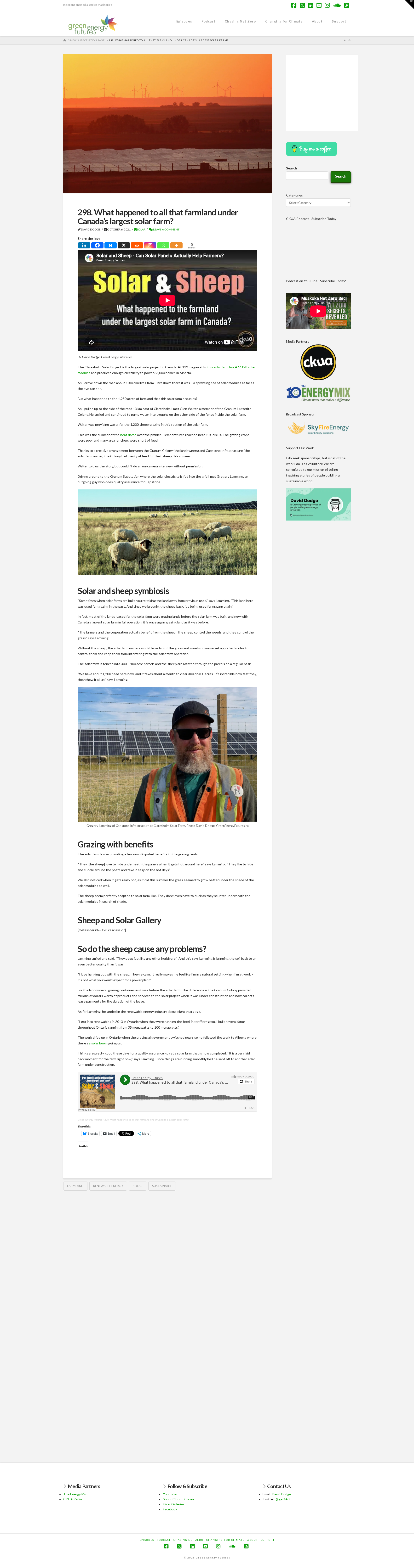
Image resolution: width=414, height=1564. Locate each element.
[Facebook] (97, 245)
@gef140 (282, 1499)
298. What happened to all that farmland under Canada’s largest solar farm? (146, 1119)
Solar (141, 229)
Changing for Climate (225, 1539)
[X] (124, 245)
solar (138, 1186)
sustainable (162, 1186)
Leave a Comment (166, 229)
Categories (294, 195)
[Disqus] (167, 1256)
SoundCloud (172, 1499)
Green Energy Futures (90, 1119)
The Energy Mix (75, 1494)
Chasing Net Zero (188, 1539)
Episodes (146, 1539)
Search (291, 168)
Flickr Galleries (173, 1504)
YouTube (170, 1494)
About (252, 1539)
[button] (409, 4)
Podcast (164, 1539)
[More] (176, 245)
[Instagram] (150, 245)
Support (268, 1539)
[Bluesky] (110, 245)
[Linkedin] (84, 245)
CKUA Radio (72, 1499)
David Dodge (281, 1494)
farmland (75, 1186)
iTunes (189, 1499)
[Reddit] (137, 245)
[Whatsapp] (163, 245)
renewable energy (108, 1186)
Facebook (170, 1509)
